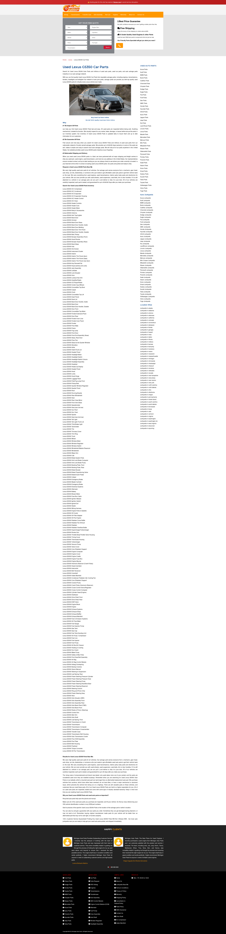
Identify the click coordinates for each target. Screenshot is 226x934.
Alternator (93, 907)
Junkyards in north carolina (148, 385)
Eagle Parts (144, 92)
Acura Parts (144, 69)
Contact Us (140, 14)
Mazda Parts (144, 134)
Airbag (66, 14)
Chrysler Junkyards (146, 212)
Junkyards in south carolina (148, 402)
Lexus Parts (144, 131)
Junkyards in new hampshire (149, 375)
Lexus (70, 60)
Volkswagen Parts (145, 185)
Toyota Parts (144, 182)
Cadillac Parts (144, 81)
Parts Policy (120, 907)
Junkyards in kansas (146, 344)
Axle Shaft (93, 917)
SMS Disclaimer (121, 910)
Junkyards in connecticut (148, 322)
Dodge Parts (144, 89)
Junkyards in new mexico (148, 380)
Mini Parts (143, 143)
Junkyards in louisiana (147, 349)
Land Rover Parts (145, 126)
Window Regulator (96, 921)
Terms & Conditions (122, 888)
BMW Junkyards (145, 203)
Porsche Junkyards (146, 275)
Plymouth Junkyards (146, 270)
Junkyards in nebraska (147, 371)
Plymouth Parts (145, 154)
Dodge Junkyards (145, 215)
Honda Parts (144, 106)
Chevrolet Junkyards (146, 210)
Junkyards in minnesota (147, 361)
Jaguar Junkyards (145, 239)
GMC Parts (143, 103)
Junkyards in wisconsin (147, 426)
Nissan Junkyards (145, 265)
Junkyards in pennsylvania (148, 397)
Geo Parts (143, 100)
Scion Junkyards (145, 282)
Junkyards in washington (148, 419)
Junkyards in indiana (146, 342)
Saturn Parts (144, 165)
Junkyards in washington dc (149, 421)
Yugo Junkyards (145, 301)
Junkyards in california (147, 318)
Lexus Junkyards (145, 251)
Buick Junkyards (145, 205)
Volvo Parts (143, 188)
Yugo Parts (143, 191)
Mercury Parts (144, 140)
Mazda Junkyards (145, 253)
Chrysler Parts (144, 86)
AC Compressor (121, 920)
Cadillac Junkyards (146, 208)
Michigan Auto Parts (77, 931)
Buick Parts (143, 78)
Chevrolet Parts (145, 83)
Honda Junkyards (145, 229)
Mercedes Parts (145, 137)
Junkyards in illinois (146, 339)
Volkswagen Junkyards (147, 296)
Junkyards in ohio (145, 390)
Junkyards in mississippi (147, 363)
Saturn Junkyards (145, 280)
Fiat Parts (143, 95)
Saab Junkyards (145, 277)
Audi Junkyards (145, 200)
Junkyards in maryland (147, 354)
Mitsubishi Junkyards (146, 263)
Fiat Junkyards (144, 220)
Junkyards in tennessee (147, 407)
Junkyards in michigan (147, 359)
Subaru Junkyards (146, 287)
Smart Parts (144, 171)
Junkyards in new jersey (147, 378)
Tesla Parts (143, 180)
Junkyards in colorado (147, 320)
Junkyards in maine (146, 351)
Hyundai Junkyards (146, 232)
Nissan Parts (144, 148)
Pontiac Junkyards (146, 272)
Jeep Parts (143, 120)
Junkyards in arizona (146, 313)
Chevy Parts (68, 881)
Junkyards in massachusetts (149, 356)
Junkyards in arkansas (147, 315)
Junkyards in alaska (146, 308)
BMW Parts (143, 75)
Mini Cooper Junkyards (147, 260)
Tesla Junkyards (145, 292)
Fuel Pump (93, 911)
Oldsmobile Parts (145, 151)
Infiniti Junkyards (145, 234)
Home (64, 60)
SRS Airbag (94, 884)
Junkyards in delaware (147, 325)
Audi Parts (143, 72)
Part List (107, 14)
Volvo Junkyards (145, 299)
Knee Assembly (95, 914)
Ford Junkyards (145, 222)
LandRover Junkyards (147, 246)
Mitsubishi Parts (145, 146)
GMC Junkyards (145, 227)
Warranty (123, 14)
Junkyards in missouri (147, 366)
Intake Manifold (121, 923)
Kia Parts (143, 123)
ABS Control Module (96, 901)
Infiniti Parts (144, 112)
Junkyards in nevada (146, 373)
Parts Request (94, 881)
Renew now (117, 2)
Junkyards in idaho (146, 337)
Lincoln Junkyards (146, 248)
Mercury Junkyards (146, 258)
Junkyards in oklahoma (147, 392)
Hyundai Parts (144, 109)
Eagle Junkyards (145, 217)
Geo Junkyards (145, 224)
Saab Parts (143, 163)
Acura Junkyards (145, 198)
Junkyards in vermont (147, 414)
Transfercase (94, 894)
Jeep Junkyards (145, 241)
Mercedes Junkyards (146, 256)
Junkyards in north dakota (148, 387)
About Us (132, 14)
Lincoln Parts (144, 129)
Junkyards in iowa (145, 335)
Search (108, 47)
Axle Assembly (98, 14)
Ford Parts (143, 98)
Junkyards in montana (147, 368)
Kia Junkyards (144, 244)
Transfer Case (86, 14)
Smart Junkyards (145, 284)
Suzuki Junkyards (145, 289)
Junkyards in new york (147, 383)
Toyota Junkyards (145, 294)
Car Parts (93, 878)
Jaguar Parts (144, 117)
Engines (115, 14)
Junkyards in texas (146, 409)
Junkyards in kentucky (147, 347)
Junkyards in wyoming (147, 428)
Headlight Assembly (96, 924)
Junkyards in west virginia (148, 423)
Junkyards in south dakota (148, 404)
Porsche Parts (144, 160)
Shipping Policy (121, 898)
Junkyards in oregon (146, 395)
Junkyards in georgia (146, 330)
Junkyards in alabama (147, 310)
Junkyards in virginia (146, 416)
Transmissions (75, 14)
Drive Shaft (119, 916)
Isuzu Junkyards (145, 236)
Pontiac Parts (144, 157)
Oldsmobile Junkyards (147, 268)
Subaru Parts (144, 174)
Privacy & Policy (121, 891)
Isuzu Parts (143, 115)
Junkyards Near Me (122, 884)
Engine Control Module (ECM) (99, 904)
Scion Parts (143, 168)
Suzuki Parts (144, 177)
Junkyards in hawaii (146, 332)
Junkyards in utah (145, 411)
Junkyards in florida (146, 327)
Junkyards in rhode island (148, 399)
